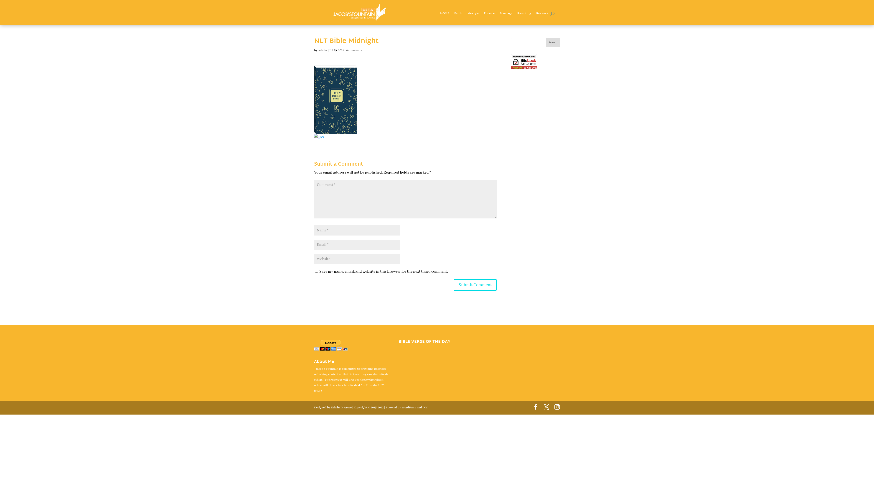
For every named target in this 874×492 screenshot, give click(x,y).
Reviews (542, 14)
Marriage (506, 14)
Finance (489, 14)
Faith (458, 14)
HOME (444, 14)
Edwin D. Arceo (341, 408)
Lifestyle (473, 14)
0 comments (354, 50)
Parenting (524, 14)
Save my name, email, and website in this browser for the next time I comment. (383, 271)
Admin (322, 50)
